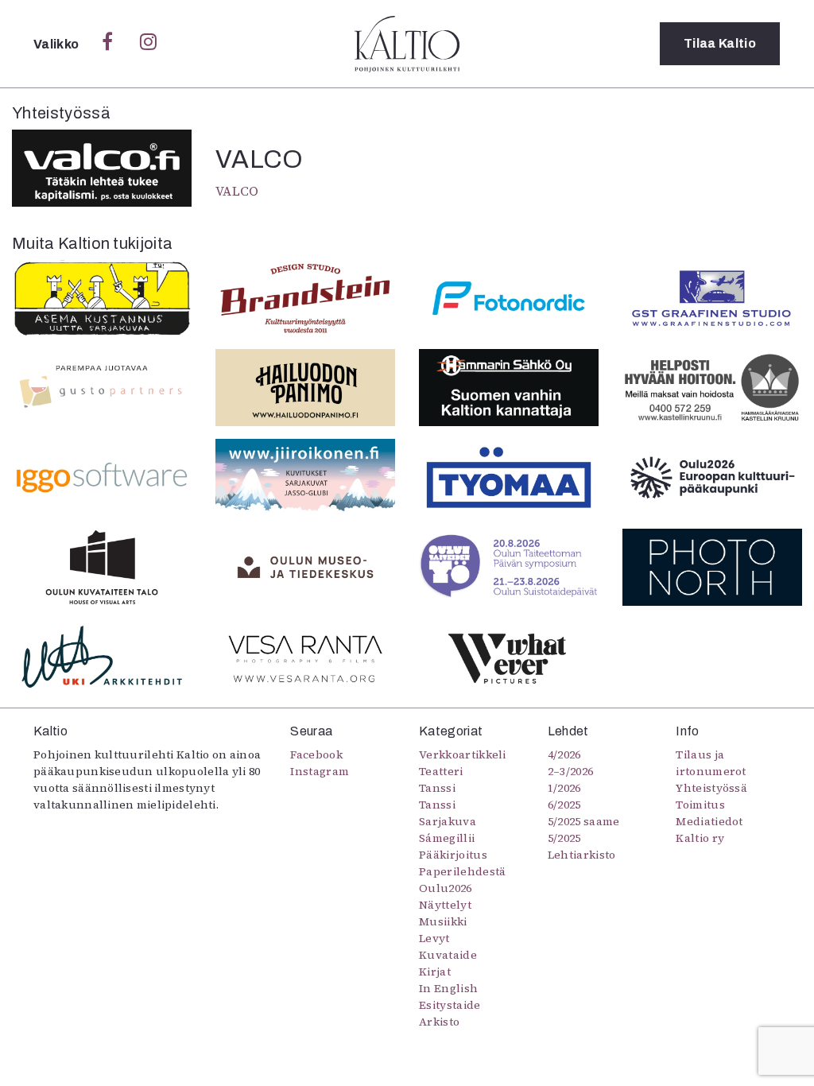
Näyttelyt (445, 905)
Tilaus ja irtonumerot (711, 763)
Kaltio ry (700, 838)
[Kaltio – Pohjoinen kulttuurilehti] (407, 43)
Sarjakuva (447, 821)
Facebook (316, 754)
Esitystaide (450, 1005)
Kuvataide (448, 955)
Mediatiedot (709, 821)
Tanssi (437, 788)
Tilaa (720, 43)
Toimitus (700, 805)
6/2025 (564, 805)
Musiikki (443, 921)
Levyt (434, 938)
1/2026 (564, 788)
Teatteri (441, 771)
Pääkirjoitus (453, 855)
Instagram (319, 771)
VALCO (237, 191)
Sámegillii (447, 838)
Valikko (57, 44)
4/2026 (564, 754)
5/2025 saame (584, 821)
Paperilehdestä (462, 871)
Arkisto (439, 1022)
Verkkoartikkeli (462, 754)
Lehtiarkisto (582, 855)
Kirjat (435, 971)
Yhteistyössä (711, 788)
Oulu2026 (445, 888)
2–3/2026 (571, 771)
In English (448, 988)
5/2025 (564, 838)
